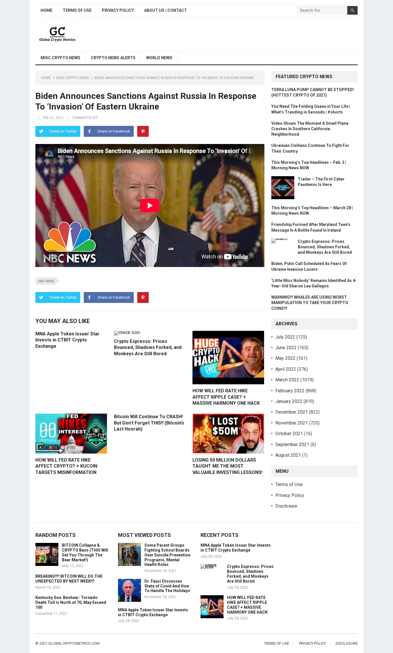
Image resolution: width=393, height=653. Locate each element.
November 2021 (291, 423)
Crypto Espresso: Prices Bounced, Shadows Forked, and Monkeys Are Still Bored (148, 347)
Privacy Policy (118, 10)
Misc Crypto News (60, 57)
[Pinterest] (143, 131)
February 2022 (289, 390)
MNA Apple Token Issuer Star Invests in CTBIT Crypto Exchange (67, 340)
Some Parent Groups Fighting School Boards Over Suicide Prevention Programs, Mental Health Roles (167, 555)
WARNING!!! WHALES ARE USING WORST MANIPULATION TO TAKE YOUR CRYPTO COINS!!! (309, 302)
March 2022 (287, 380)
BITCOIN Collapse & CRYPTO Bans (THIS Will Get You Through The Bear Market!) (85, 552)
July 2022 (285, 337)
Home (46, 10)
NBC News (46, 281)
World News (159, 57)
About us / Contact (165, 10)
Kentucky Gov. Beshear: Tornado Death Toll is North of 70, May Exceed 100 (70, 602)
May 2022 (285, 358)
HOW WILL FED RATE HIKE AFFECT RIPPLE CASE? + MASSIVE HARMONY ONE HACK (226, 397)
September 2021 (292, 444)
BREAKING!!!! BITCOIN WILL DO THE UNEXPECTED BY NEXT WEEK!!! (68, 578)
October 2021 (289, 433)
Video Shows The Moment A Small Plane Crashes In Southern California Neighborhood (309, 129)
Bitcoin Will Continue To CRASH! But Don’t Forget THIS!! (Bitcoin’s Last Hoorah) (149, 423)
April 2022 (285, 369)
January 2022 (288, 401)
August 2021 (288, 455)
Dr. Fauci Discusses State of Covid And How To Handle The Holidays (167, 586)
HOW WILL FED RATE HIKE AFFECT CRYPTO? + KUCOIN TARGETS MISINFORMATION (66, 466)
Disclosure (286, 506)
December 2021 (291, 412)
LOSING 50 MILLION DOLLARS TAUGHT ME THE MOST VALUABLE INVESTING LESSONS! (227, 466)
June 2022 (286, 347)
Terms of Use (77, 10)
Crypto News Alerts (113, 57)
